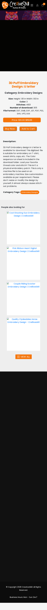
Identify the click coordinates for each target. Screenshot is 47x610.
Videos (23, 417)
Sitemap (23, 545)
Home (23, 403)
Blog (23, 536)
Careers (24, 550)
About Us (23, 408)
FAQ (23, 531)
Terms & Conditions (23, 512)
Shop (23, 422)
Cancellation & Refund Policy (23, 521)
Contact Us (23, 541)
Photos (23, 412)
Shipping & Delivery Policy (23, 526)
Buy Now (10, 128)
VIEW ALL (25, 356)
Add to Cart (28, 128)
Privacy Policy (23, 517)
